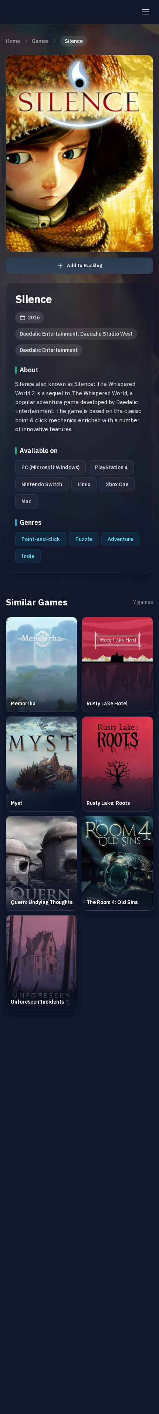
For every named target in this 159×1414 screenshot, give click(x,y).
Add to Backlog (84, 265)
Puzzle (83, 539)
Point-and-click (40, 539)
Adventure (120, 539)
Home (13, 41)
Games (40, 41)
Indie (27, 556)
